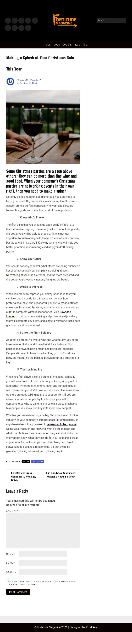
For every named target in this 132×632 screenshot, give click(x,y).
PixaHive (91, 627)
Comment (13, 511)
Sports (8, 28)
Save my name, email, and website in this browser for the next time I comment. (42, 583)
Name (10, 554)
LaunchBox (21, 28)
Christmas (37, 461)
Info (27, 26)
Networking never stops (20, 275)
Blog (77, 45)
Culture (67, 45)
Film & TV (28, 21)
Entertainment (21, 21)
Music (8, 21)
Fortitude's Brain (29, 83)
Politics (34, 21)
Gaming (15, 28)
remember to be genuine (61, 424)
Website (11, 572)
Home (48, 45)
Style (14, 21)
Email (10, 563)
